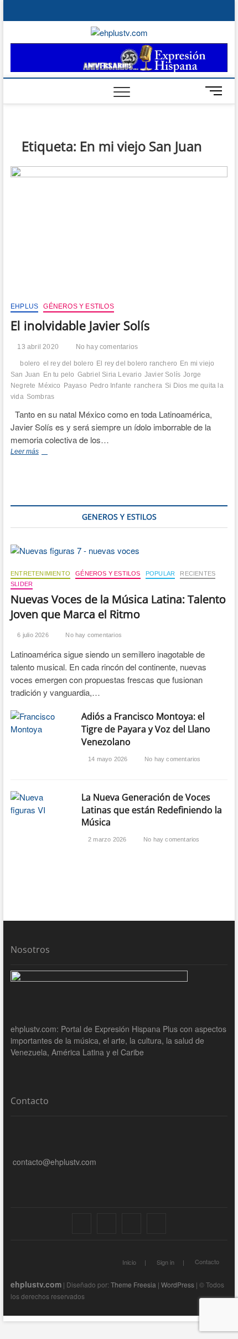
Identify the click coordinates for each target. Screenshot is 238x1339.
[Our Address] (14, 1127)
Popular (160, 573)
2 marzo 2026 (106, 839)
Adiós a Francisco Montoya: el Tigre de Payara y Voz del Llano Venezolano (145, 729)
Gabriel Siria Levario (109, 374)
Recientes (197, 573)
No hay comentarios (106, 347)
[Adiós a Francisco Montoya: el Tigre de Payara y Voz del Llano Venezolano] (40, 723)
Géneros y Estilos (78, 306)
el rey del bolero (68, 363)
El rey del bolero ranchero (136, 363)
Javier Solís (162, 374)
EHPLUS (24, 306)
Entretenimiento (40, 573)
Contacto (207, 1261)
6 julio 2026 (32, 635)
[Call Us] (14, 1144)
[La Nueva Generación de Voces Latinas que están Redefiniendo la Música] (40, 804)
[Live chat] (14, 1178)
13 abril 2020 (37, 347)
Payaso (75, 385)
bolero (30, 363)
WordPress (177, 1284)
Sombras (40, 397)
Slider (22, 584)
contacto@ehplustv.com (54, 1161)
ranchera (148, 385)
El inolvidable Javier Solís (80, 325)
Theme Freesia (133, 1284)
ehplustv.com (36, 1284)
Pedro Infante (111, 385)
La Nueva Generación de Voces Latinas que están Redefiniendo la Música (151, 810)
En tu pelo (59, 374)
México (49, 385)
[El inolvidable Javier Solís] (119, 230)
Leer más (41, 452)
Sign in (165, 1262)
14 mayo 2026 (107, 759)
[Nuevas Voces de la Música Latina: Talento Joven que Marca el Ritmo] (119, 551)
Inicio (129, 1262)
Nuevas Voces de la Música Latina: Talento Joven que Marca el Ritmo (118, 607)
